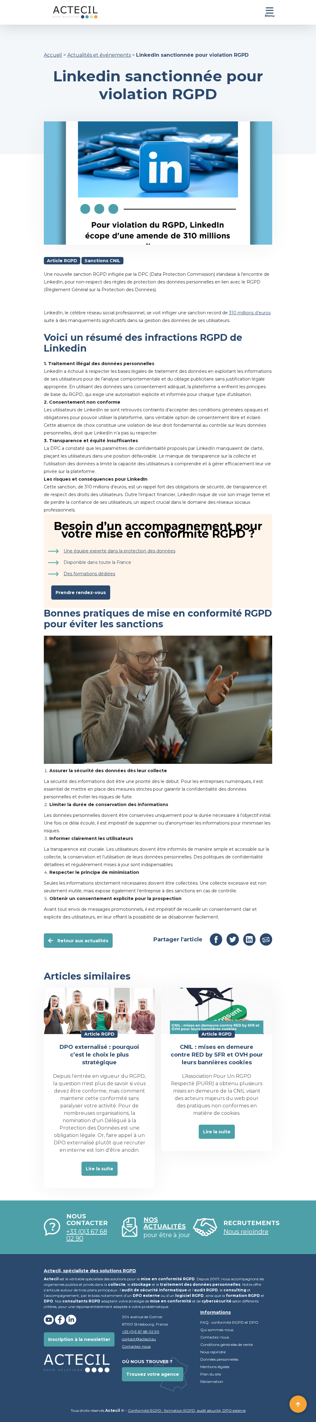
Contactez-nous (136, 1346)
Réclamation (211, 1381)
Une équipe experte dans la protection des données (119, 551)
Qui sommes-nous (216, 1329)
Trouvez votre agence (152, 1374)
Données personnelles (219, 1359)
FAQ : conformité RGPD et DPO (229, 1322)
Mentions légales (214, 1366)
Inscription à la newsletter (79, 1339)
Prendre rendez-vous (81, 592)
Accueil (53, 55)
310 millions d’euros (250, 313)
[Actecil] (71, 12)
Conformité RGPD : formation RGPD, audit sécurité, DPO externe (187, 1410)
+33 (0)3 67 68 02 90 (86, 1235)
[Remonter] (298, 1404)
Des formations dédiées (89, 574)
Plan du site (210, 1374)
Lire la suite (99, 1168)
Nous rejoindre (213, 1352)
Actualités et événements (99, 55)
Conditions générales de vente (226, 1344)
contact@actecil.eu (139, 1339)
